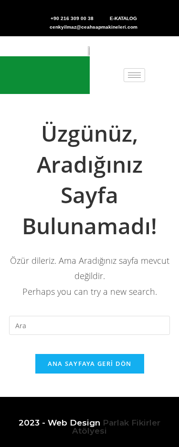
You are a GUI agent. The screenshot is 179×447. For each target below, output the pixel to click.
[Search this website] (89, 324)
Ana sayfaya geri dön (90, 363)
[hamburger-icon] (134, 75)
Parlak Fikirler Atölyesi (116, 427)
